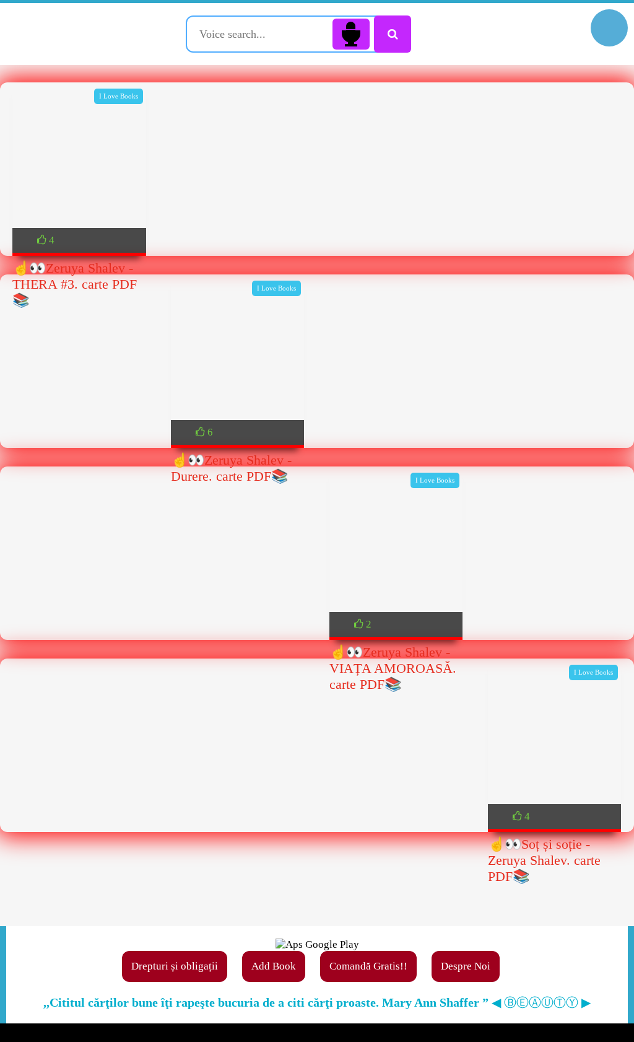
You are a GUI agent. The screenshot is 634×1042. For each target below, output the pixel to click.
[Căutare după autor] (392, 34)
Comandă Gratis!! (368, 966)
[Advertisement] (317, 424)
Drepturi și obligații (174, 966)
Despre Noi (465, 966)
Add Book (273, 966)
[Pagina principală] (77, 34)
